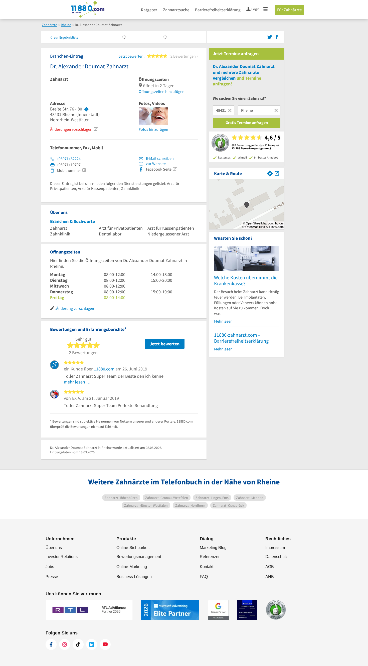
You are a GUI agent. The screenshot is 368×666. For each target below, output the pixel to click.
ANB (269, 577)
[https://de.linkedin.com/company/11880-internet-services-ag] (91, 644)
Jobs (50, 567)
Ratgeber (149, 10)
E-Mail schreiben (159, 158)
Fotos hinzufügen (153, 129)
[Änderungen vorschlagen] (95, 129)
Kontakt (206, 567)
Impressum (275, 548)
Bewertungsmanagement (138, 557)
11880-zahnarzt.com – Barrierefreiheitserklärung (241, 338)
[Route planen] (86, 109)
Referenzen (210, 557)
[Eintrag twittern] (270, 36)
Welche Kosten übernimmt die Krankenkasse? (246, 280)
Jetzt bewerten (164, 344)
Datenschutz (276, 557)
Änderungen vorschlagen (71, 129)
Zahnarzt (59, 79)
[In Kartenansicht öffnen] (277, 173)
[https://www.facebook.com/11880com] (51, 644)
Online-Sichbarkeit (132, 548)
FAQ (204, 577)
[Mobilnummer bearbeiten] (84, 170)
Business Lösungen (134, 577)
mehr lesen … (77, 382)
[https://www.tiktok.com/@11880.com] (78, 644)
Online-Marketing (131, 567)
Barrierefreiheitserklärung (218, 10)
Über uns (54, 548)
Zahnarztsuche (176, 10)
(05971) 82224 (69, 158)
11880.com (104, 369)
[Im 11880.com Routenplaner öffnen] (270, 173)
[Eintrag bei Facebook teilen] (277, 36)
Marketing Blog (213, 548)
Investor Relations (62, 557)
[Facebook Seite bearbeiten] (174, 169)
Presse (52, 577)
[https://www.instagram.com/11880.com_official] (64, 644)
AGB (269, 567)
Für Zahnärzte (289, 10)
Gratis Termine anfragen (247, 122)
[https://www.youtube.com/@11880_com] (105, 644)
